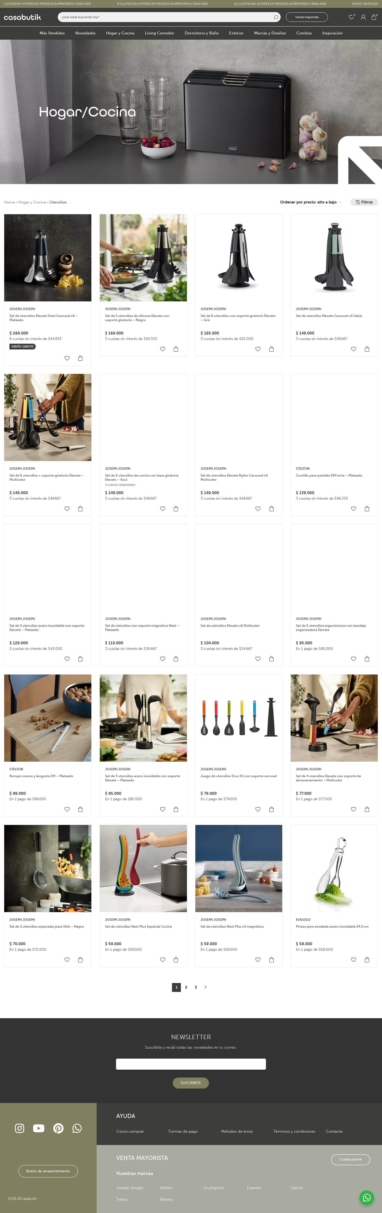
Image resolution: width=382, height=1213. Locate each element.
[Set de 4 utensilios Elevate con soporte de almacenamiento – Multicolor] (334, 718)
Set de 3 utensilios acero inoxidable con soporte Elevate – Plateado (142, 778)
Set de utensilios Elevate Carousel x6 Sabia (329, 316)
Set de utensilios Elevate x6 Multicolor (230, 626)
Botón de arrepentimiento (48, 1171)
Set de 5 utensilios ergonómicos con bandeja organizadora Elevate (331, 628)
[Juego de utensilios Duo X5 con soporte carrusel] (238, 718)
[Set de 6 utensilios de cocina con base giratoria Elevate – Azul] (143, 417)
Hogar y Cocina (32, 202)
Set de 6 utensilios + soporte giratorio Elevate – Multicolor (46, 477)
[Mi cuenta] (363, 17)
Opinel (297, 1187)
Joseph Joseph (22, 309)
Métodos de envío (237, 1131)
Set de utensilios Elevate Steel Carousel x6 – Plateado (43, 318)
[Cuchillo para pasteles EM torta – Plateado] (334, 417)
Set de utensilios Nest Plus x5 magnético (232, 926)
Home (9, 202)
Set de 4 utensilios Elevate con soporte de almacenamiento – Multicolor (328, 778)
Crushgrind (213, 1187)
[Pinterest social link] (58, 1129)
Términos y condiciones (294, 1131)
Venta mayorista (306, 17)
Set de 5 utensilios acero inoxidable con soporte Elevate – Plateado (46, 628)
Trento (122, 1199)
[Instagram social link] (19, 1129)
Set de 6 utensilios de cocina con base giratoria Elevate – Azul (142, 477)
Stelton (303, 468)
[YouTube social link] (38, 1129)
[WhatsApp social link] (77, 1129)
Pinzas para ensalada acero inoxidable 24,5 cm (332, 926)
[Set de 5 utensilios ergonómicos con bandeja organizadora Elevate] (334, 567)
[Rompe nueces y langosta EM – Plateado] (47, 718)
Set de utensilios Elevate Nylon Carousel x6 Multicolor (234, 477)
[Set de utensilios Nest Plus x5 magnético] (238, 868)
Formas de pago (183, 1131)
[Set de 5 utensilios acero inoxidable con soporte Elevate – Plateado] (47, 567)
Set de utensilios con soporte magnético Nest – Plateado (142, 628)
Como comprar (130, 1131)
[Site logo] (22, 16)
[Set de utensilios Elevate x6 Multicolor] (238, 567)
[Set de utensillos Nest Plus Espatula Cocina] (143, 868)
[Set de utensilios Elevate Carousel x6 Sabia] (334, 257)
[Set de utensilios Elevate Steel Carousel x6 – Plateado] (47, 257)
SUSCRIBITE (191, 1083)
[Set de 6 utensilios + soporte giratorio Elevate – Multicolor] (47, 417)
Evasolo (254, 1187)
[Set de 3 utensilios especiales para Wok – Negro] (47, 868)
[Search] (276, 17)
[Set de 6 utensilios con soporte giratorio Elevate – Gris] (238, 257)
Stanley (166, 1199)
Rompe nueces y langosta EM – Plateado (41, 776)
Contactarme (350, 1159)
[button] (80, 358)
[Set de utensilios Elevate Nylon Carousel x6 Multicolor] (238, 417)
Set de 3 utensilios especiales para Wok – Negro (46, 926)
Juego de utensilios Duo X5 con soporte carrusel (239, 776)
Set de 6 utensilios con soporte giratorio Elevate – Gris (238, 318)
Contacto (334, 1131)
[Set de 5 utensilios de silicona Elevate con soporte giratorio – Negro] (143, 257)
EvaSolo (303, 920)
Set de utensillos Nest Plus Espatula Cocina (138, 926)
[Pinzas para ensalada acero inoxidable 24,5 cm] (334, 868)
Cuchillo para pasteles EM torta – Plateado (329, 475)
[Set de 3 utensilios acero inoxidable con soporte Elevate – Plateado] (143, 718)
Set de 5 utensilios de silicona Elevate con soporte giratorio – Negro (137, 318)
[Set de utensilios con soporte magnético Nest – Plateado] (143, 567)
